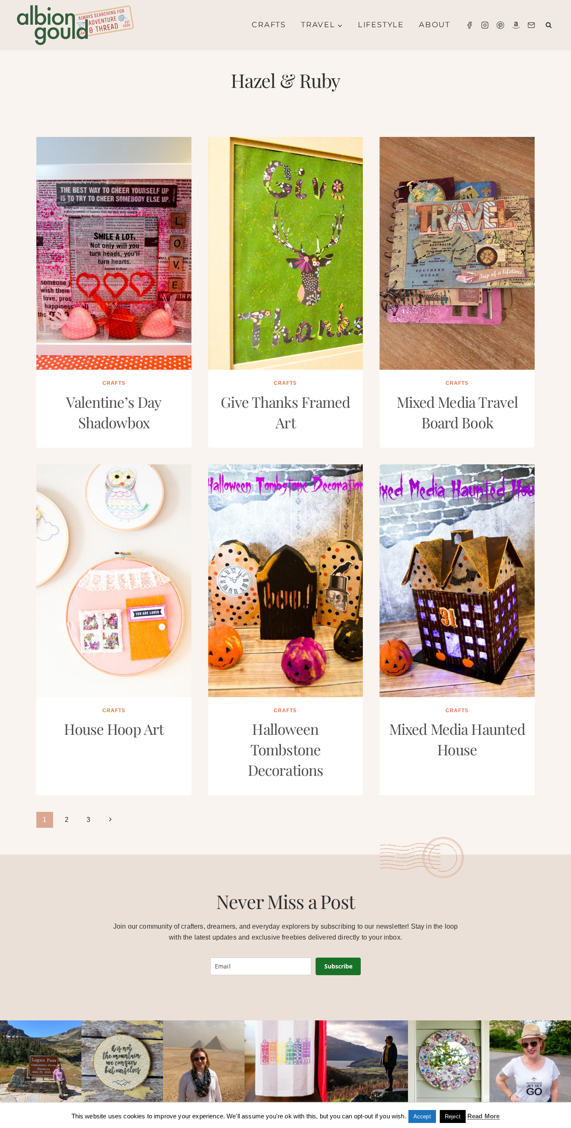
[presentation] (113, 253)
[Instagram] (484, 25)
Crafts (269, 24)
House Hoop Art (113, 729)
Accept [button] (422, 1116)
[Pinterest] (500, 25)
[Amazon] (515, 25)
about (434, 24)
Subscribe (338, 966)
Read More (483, 1116)
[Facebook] (469, 25)
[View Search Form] (548, 25)
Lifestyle (381, 24)
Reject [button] (453, 1116)
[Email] (531, 25)
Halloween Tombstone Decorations (285, 749)
